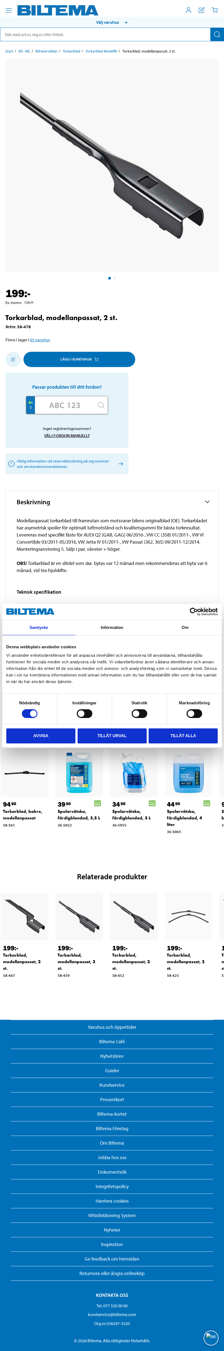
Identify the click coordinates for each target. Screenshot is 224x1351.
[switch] (84, 713)
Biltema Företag (112, 1128)
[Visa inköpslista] (201, 10)
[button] (112, 22)
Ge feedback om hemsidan (112, 1259)
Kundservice (112, 1085)
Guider (112, 1070)
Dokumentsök (112, 1172)
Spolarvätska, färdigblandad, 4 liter (184, 817)
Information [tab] (112, 627)
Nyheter (112, 1230)
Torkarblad (71, 51)
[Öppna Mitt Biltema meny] (188, 10)
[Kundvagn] (214, 10)
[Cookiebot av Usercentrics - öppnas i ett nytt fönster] (194, 612)
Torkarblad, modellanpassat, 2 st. (22, 961)
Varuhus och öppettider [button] (112, 1027)
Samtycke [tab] (39, 627)
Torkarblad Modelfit (101, 51)
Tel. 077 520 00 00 (112, 1305)
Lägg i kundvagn (76, 359)
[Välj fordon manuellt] (120, 464)
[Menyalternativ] (8, 10)
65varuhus (40, 339)
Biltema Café (112, 1041)
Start (9, 51)
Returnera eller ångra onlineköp (112, 1273)
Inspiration (112, 1244)
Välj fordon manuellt (67, 435)
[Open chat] (211, 1338)
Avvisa (40, 735)
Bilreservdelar (47, 51)
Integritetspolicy (112, 1186)
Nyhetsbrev (112, 1056)
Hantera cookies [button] (112, 1201)
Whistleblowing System (112, 1215)
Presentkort (112, 1099)
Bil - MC (24, 51)
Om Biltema (112, 1143)
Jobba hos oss (112, 1157)
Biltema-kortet (112, 1114)
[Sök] (217, 34)
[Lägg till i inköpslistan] (13, 359)
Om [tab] (185, 627)
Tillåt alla (183, 735)
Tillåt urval (112, 735)
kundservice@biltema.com (112, 1314)
